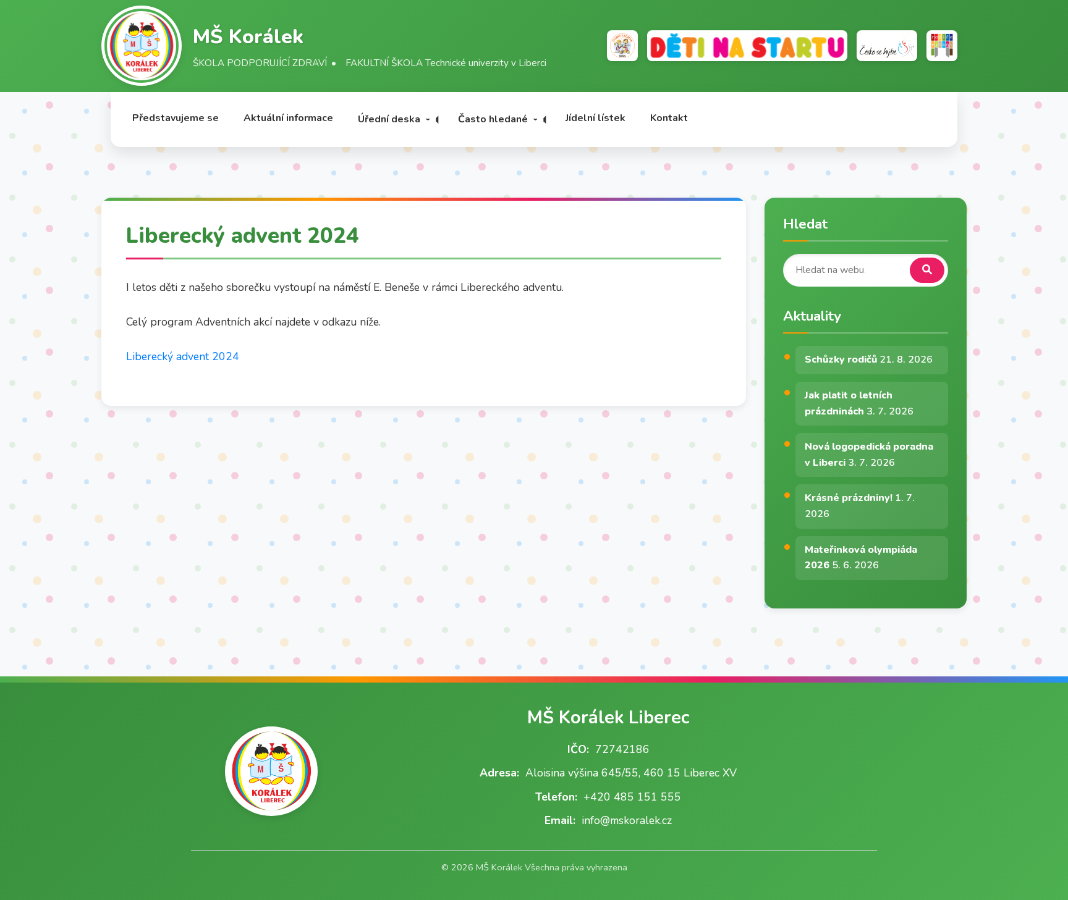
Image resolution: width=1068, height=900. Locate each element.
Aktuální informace (288, 118)
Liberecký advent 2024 (182, 356)
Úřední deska (389, 119)
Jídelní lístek (595, 118)
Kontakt (669, 118)
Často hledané (493, 119)
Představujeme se (175, 118)
